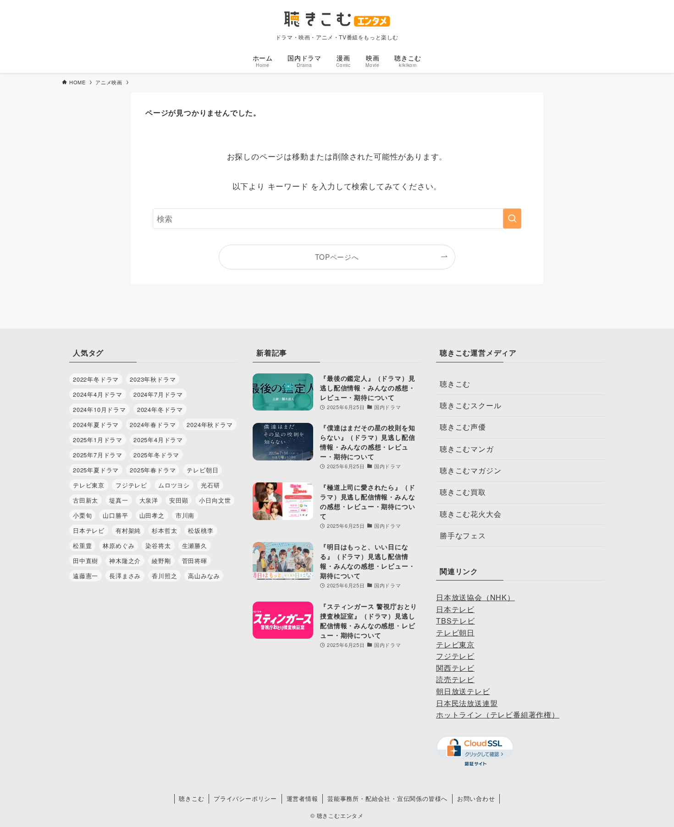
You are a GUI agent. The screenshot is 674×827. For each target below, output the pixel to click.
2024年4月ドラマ (97, 394)
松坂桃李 (200, 530)
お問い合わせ (476, 798)
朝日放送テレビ (463, 691)
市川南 (185, 515)
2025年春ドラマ (153, 470)
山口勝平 (115, 515)
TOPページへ (337, 257)
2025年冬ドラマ (156, 454)
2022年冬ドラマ (96, 379)
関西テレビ (455, 668)
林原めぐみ (118, 545)
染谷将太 (158, 545)
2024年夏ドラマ (96, 424)
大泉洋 (148, 500)
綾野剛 (161, 560)
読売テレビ (455, 679)
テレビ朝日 (202, 470)
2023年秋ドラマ (153, 379)
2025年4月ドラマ (158, 439)
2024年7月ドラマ (158, 394)
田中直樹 (85, 560)
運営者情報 (302, 798)
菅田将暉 (194, 560)
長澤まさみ (125, 575)
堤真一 (118, 500)
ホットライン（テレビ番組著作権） (497, 714)
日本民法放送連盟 (466, 703)
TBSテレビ (455, 620)
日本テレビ (89, 530)
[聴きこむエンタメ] (337, 19)
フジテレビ (131, 485)
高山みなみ (204, 575)
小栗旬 (82, 515)
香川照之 (164, 575)
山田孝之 (152, 515)
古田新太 (85, 500)
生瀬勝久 (194, 545)
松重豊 (82, 545)
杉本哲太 (164, 530)
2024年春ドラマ (153, 424)
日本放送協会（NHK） (475, 597)
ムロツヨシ (174, 485)
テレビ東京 (89, 485)
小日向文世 (215, 500)
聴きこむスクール (470, 405)
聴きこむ (455, 383)
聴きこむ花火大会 (470, 514)
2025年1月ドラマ (97, 439)
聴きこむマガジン (470, 470)
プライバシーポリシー (245, 798)
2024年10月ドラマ (99, 409)
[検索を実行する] (512, 218)
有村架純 (128, 530)
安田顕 (178, 500)
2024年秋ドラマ (209, 424)
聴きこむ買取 (463, 492)
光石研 (210, 485)
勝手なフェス (463, 535)
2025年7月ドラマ (97, 454)
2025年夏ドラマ (96, 470)
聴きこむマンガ (467, 449)
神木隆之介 (125, 560)
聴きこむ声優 (463, 427)
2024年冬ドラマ (160, 409)
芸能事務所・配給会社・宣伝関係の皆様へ (387, 798)
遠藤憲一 (85, 575)
